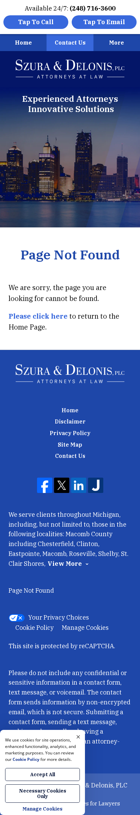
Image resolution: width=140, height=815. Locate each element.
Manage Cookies (85, 628)
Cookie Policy (34, 628)
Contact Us (70, 42)
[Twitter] (61, 485)
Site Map (70, 444)
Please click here (38, 316)
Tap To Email (104, 22)
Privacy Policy (70, 433)
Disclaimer (70, 421)
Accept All (42, 774)
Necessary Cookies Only (42, 793)
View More (65, 564)
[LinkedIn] (78, 485)
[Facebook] (44, 485)
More (116, 42)
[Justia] (95, 485)
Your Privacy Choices (58, 617)
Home (23, 42)
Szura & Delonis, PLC (97, 785)
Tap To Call (36, 22)
